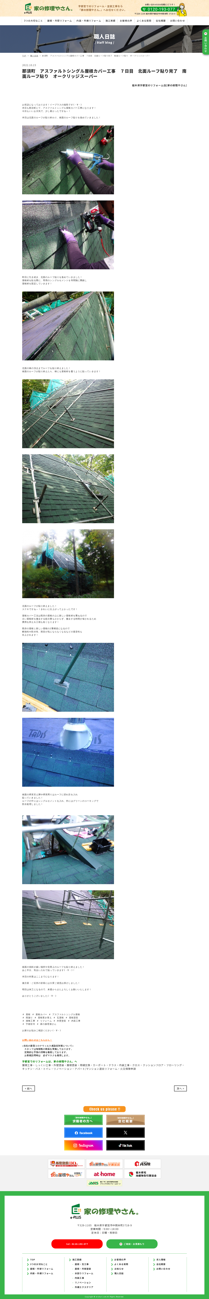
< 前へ (28, 1088)
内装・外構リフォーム (88, 20)
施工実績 (110, 20)
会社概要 (161, 20)
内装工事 (78, 1277)
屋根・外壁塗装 (81, 1268)
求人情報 (161, 1259)
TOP (24, 55)
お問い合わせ (177, 20)
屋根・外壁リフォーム (59, 20)
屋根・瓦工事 (80, 1264)
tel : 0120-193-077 (77, 1243)
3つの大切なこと (33, 20)
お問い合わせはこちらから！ (37, 1040)
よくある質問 (144, 20)
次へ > (180, 1088)
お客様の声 (126, 20)
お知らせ (119, 1268)
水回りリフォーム (82, 1273)
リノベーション (81, 1282)
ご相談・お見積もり (133, 1243)
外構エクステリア (82, 1287)
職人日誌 (34, 55)
